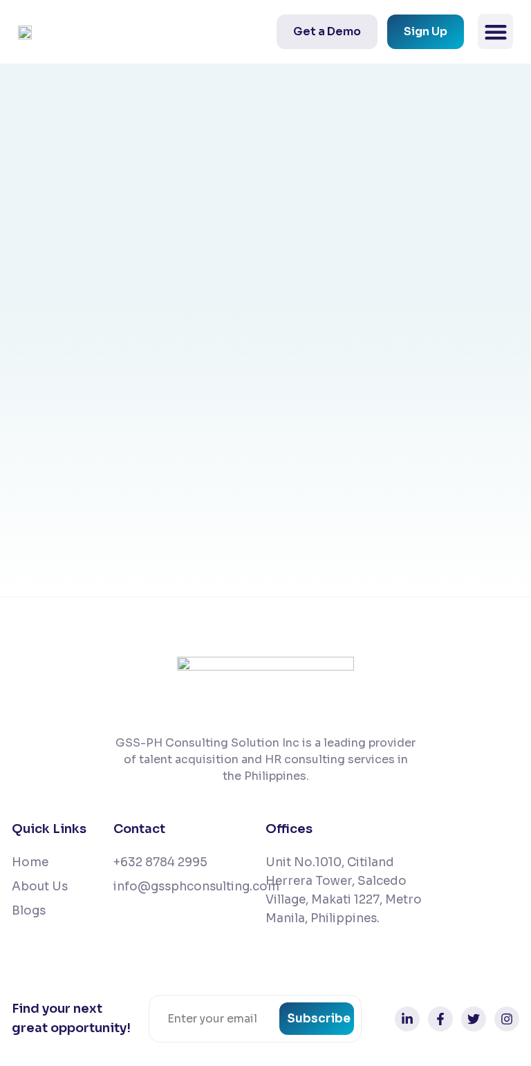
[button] (495, 31)
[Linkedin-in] (407, 1019)
